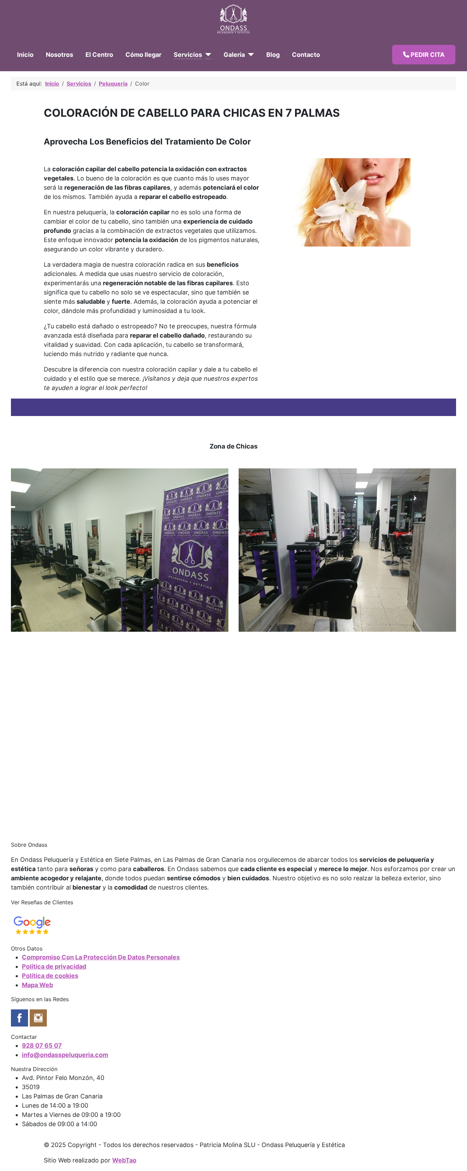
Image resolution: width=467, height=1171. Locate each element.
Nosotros (59, 54)
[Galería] (249, 54)
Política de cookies (50, 975)
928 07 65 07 (42, 1045)
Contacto (306, 54)
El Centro (99, 54)
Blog (273, 54)
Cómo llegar (143, 54)
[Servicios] (206, 54)
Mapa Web (37, 985)
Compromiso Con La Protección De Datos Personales (101, 957)
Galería (234, 54)
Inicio (25, 54)
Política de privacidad (54, 966)
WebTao (124, 1160)
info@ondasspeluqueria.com (65, 1054)
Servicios (188, 54)
